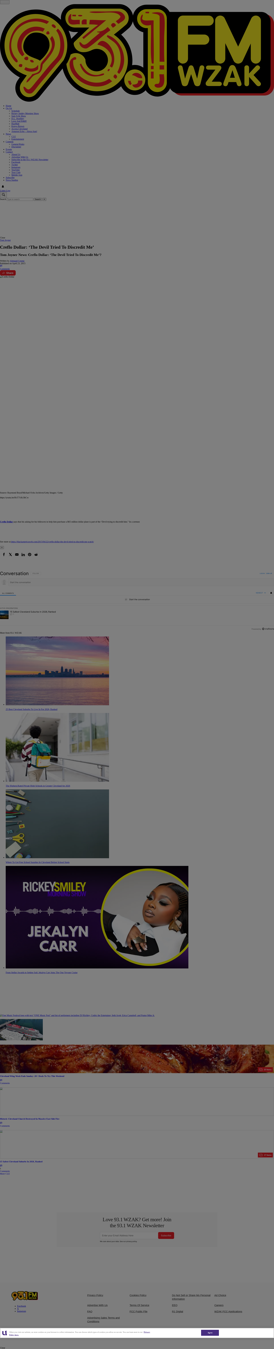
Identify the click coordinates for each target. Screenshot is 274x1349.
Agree (210, 1333)
